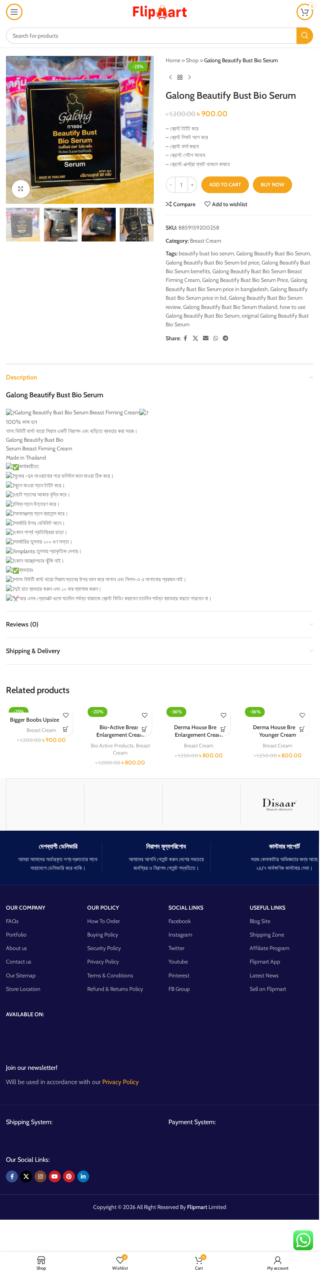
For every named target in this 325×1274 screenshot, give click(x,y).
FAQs (12, 921)
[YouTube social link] (55, 1176)
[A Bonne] (45, 804)
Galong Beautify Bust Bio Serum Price (245, 280)
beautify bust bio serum (206, 253)
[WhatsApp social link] (215, 338)
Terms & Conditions (110, 975)
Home (173, 60)
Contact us (18, 961)
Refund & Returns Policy (115, 988)
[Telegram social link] (225, 338)
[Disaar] (279, 804)
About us (16, 948)
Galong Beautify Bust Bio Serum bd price (212, 262)
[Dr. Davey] (123, 804)
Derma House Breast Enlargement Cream (199, 731)
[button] (14, 130)
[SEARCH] (304, 35)
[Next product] (189, 77)
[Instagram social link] (40, 1176)
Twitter (176, 948)
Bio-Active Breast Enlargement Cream (120, 731)
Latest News (264, 975)
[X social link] (195, 338)
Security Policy (104, 948)
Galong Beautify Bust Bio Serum (273, 253)
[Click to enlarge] (21, 189)
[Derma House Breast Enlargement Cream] (199, 712)
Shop (192, 60)
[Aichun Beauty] (201, 804)
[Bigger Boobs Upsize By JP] (41, 708)
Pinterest (178, 975)
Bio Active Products (112, 745)
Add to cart (225, 184)
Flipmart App (265, 961)
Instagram (180, 934)
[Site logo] (159, 11)
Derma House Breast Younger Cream (277, 731)
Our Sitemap (21, 975)
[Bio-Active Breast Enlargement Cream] (120, 712)
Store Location (23, 988)
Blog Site (260, 921)
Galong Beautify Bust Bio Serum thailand (230, 306)
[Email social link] (206, 338)
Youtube (178, 961)
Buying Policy (102, 934)
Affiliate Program (269, 948)
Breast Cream (205, 240)
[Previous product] (170, 77)
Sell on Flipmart (268, 988)
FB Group (179, 988)
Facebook (179, 921)
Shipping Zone (267, 934)
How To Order (103, 921)
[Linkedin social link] (83, 1176)
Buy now (272, 184)
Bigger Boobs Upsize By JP (41, 719)
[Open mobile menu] (14, 12)
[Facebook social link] (185, 338)
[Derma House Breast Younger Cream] (277, 712)
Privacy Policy (103, 961)
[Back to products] (180, 77)
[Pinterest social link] (69, 1176)
